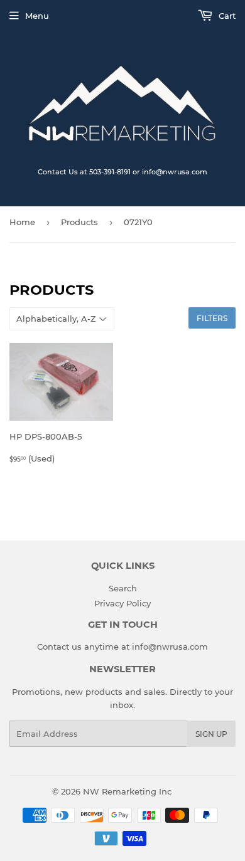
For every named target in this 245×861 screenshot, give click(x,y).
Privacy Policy (122, 603)
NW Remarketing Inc (127, 791)
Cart (226, 16)
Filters (212, 318)
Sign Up (211, 734)
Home (22, 222)
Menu (37, 16)
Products (79, 222)
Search (123, 588)
